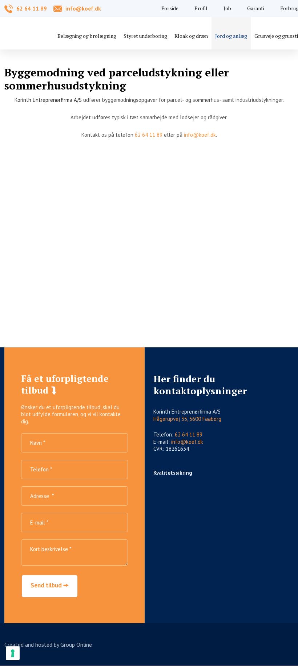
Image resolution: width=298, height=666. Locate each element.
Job (227, 8)
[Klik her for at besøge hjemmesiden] (204, 502)
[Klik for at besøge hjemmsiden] (279, 501)
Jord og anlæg (231, 35)
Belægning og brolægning (86, 35)
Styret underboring (145, 35)
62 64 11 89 (148, 134)
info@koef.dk (200, 134)
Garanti (255, 8)
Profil (201, 8)
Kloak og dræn (191, 35)
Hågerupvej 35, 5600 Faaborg (187, 418)
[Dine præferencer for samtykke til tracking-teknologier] (13, 653)
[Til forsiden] (40, 32)
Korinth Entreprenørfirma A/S (48, 99)
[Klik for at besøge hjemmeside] (167, 502)
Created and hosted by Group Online (48, 644)
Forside (169, 8)
